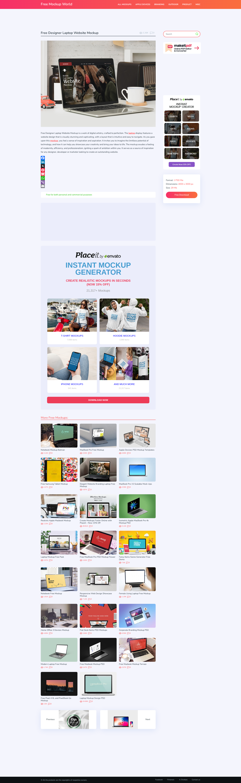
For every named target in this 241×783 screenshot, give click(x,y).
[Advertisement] (120, 20)
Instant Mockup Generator (98, 269)
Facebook (159, 779)
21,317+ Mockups (98, 290)
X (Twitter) (183, 779)
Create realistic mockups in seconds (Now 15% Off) (98, 282)
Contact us (196, 779)
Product (187, 4)
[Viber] (98, 182)
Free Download (182, 194)
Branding (159, 4)
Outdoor (173, 4)
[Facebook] (98, 158)
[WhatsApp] (98, 178)
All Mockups (124, 4)
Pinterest (170, 779)
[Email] (98, 186)
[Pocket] (98, 174)
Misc (198, 4)
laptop (132, 133)
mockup (54, 140)
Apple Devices (142, 4)
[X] (98, 166)
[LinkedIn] (98, 162)
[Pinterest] (98, 170)
